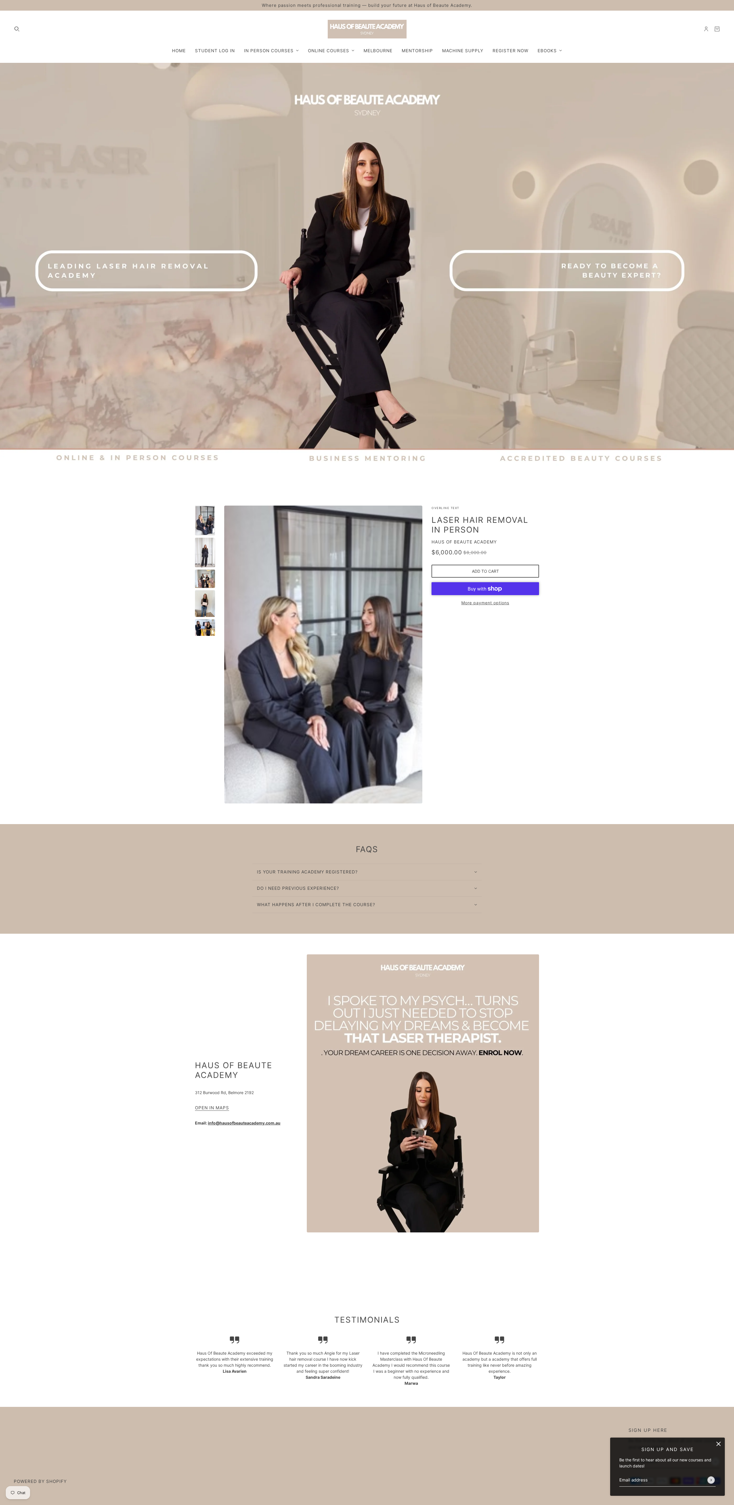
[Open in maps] (423, 1093)
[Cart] (717, 29)
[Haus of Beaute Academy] (367, 29)
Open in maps (212, 1108)
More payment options (485, 603)
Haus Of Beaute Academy (464, 542)
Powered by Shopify (40, 1481)
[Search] (17, 29)
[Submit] (711, 1480)
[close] (718, 1444)
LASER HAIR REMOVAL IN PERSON (480, 525)
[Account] (706, 29)
